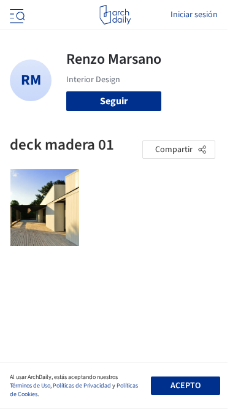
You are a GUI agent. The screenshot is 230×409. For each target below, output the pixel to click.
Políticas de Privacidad (82, 385)
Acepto (186, 386)
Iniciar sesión (194, 14)
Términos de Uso (30, 385)
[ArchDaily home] (115, 15)
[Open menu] (16, 14)
